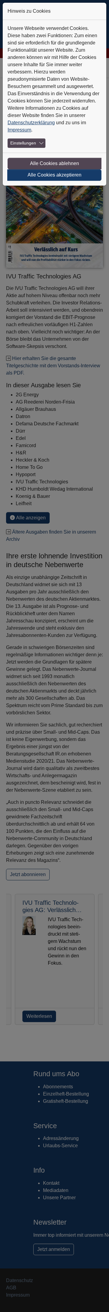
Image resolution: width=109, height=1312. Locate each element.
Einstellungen (23, 143)
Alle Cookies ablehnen (54, 163)
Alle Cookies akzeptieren (54, 174)
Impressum (19, 129)
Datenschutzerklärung (31, 122)
